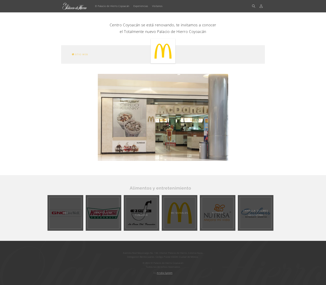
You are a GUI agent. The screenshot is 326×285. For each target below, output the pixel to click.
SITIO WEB (81, 54)
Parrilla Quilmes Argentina (255, 213)
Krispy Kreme (103, 212)
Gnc (65, 212)
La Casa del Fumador (141, 213)
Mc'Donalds (179, 212)
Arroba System (165, 272)
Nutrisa (217, 212)
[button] (253, 6)
